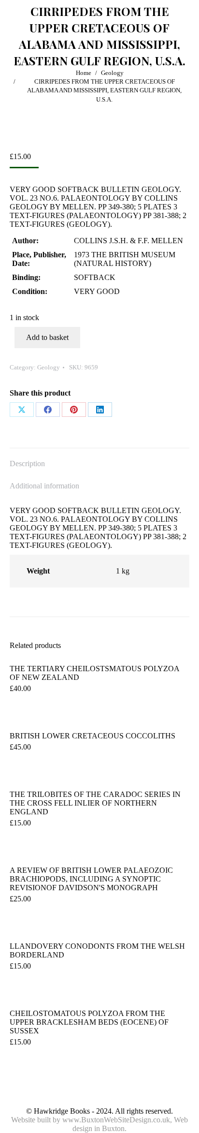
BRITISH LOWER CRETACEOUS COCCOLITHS (92, 736)
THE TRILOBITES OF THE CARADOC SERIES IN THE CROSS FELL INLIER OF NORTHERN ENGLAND (95, 803)
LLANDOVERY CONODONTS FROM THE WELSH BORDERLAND (97, 950)
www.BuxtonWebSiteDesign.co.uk (116, 1120)
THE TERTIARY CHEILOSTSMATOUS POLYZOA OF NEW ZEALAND (94, 672)
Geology (48, 367)
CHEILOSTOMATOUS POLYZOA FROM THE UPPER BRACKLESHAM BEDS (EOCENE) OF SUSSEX (89, 1022)
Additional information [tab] (44, 486)
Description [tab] (27, 463)
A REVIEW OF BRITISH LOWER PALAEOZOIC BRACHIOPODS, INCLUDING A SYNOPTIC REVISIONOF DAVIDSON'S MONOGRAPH (91, 879)
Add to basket (47, 337)
